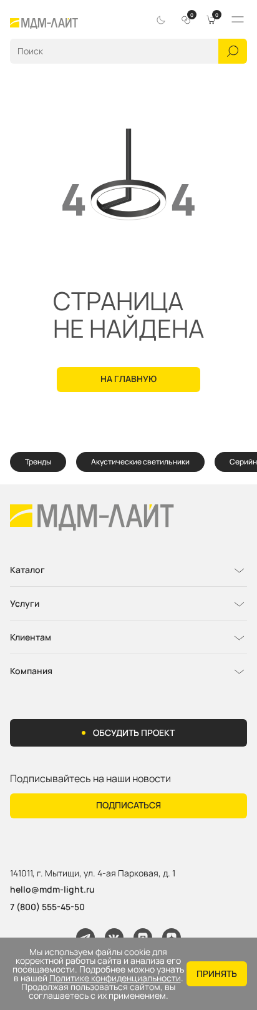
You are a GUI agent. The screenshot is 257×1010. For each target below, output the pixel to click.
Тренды (38, 461)
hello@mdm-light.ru (52, 889)
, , (92, 873)
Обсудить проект (134, 732)
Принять (216, 973)
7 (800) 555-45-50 (47, 907)
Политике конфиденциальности (115, 978)
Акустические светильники (140, 461)
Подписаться (128, 805)
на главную (128, 379)
